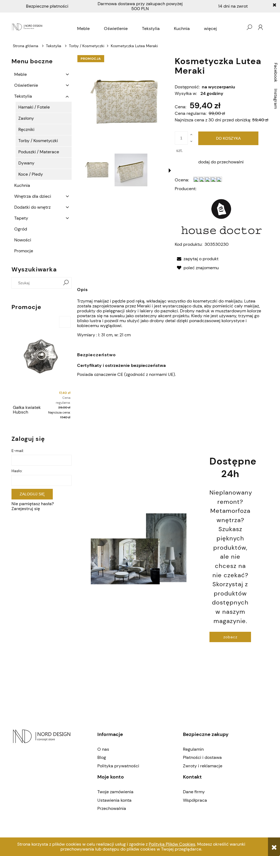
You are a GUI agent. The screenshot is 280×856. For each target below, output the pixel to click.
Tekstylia (23, 96)
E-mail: (17, 450)
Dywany (26, 163)
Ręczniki (26, 129)
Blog (101, 757)
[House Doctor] (222, 216)
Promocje (23, 251)
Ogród (20, 229)
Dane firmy (194, 792)
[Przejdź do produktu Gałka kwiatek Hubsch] (41, 358)
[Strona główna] (27, 27)
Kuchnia (22, 185)
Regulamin (193, 749)
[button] (170, 170)
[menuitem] (83, 28)
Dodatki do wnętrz (32, 207)
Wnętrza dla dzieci (32, 196)
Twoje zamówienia (115, 792)
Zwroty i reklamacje (202, 766)
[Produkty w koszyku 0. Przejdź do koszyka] (238, 27)
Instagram (276, 99)
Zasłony (26, 118)
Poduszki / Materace (38, 152)
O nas (103, 749)
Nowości (22, 240)
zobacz (230, 636)
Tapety (21, 218)
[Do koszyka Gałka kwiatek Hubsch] (64, 321)
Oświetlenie (26, 85)
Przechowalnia (111, 808)
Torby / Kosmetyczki (38, 140)
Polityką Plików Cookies (172, 844)
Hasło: (16, 470)
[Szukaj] (65, 282)
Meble (20, 74)
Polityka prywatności (118, 766)
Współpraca (195, 800)
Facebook (276, 72)
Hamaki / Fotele (34, 107)
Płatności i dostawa (202, 757)
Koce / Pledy (30, 174)
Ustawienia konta (114, 800)
